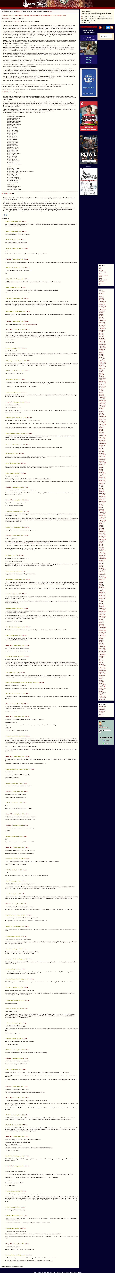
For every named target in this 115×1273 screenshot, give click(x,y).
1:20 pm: (26, 847)
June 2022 (101, 371)
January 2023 (102, 360)
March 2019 (101, 434)
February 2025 (102, 320)
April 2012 (101, 566)
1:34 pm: (25, 870)
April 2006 (101, 681)
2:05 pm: (32, 979)
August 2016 (102, 483)
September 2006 (102, 673)
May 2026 (101, 296)
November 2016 (102, 479)
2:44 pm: (26, 1050)
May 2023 (101, 354)
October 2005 (102, 708)
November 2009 (102, 613)
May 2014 (101, 526)
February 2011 (102, 589)
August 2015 (102, 502)
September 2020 (102, 405)
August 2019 (102, 426)
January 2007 (102, 667)
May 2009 (101, 622)
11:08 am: (26, 330)
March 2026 (101, 300)
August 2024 (102, 330)
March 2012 (101, 568)
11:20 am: (23, 392)
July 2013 (101, 542)
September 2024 (102, 328)
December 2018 (102, 439)
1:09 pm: (25, 791)
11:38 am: (23, 473)
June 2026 (101, 295)
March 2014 (101, 530)
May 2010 (101, 603)
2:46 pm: (25, 1058)
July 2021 (101, 389)
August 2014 (102, 522)
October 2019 (102, 423)
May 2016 (101, 488)
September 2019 (102, 424)
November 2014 (102, 517)
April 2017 (101, 471)
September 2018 (102, 443)
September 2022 (102, 367)
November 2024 (102, 325)
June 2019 (101, 429)
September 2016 (102, 482)
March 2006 (101, 683)
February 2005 (102, 693)
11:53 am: (25, 535)
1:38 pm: (25, 904)
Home (100, 267)
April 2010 (101, 605)
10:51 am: (27, 268)
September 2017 (102, 463)
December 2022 (102, 362)
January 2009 (102, 629)
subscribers (17, 21)
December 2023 (102, 343)
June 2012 (101, 563)
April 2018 (101, 451)
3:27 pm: (25, 1125)
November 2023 (102, 344)
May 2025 (101, 316)
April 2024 (101, 336)
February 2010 (102, 608)
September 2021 (102, 386)
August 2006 (102, 675)
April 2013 (101, 547)
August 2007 (102, 656)
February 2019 (102, 435)
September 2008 (102, 635)
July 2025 (101, 312)
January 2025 (102, 322)
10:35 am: (24, 221)
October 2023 (102, 346)
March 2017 (101, 472)
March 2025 (101, 319)
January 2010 (102, 610)
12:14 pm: (24, 594)
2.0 (102, 726)
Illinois (100, 268)
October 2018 (102, 442)
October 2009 (102, 614)
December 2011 (102, 573)
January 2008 (102, 648)
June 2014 (101, 525)
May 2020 (101, 411)
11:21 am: (26, 402)
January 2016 (102, 494)
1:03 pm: (25, 783)
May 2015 (101, 507)
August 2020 (102, 407)
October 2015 (102, 499)
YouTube (101, 270)
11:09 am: (27, 371)
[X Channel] (104, 29)
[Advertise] (88, 28)
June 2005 (101, 714)
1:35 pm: (24, 881)
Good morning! (86, 11)
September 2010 (102, 597)
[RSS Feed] (111, 29)
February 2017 (102, 474)
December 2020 (102, 400)
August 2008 (102, 637)
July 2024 (101, 331)
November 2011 (102, 574)
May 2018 (101, 450)
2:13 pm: (27, 1000)
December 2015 (102, 496)
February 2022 (102, 378)
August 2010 (102, 598)
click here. (49, 11)
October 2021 (102, 384)
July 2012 (101, 562)
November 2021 (102, 383)
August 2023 (102, 349)
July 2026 (101, 293)
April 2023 (101, 355)
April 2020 (101, 413)
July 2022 (101, 370)
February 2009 (102, 627)
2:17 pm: (25, 1008)
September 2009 (102, 616)
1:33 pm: (27, 859)
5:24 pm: (24, 1215)
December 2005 (102, 688)
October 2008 (102, 634)
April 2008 (101, 643)
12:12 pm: (23, 571)
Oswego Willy (9, 330)
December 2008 (102, 630)
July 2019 (101, 427)
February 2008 (102, 646)
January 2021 (102, 399)
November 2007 (102, 651)
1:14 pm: (26, 814)
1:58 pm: (25, 949)
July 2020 (101, 408)
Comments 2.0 (103, 727)
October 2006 (102, 672)
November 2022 (102, 363)
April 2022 (101, 375)
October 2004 (102, 699)
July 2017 (101, 466)
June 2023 (101, 352)
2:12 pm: (26, 987)
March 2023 (101, 357)
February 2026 (102, 301)
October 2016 (102, 480)
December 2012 (102, 554)
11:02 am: (26, 298)
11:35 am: (23, 463)
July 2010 (101, 600)
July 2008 (101, 638)
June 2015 (101, 506)
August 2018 (102, 445)
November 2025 (102, 306)
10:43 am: (23, 240)
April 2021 (101, 394)
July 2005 (101, 713)
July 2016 (101, 485)
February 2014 (102, 531)
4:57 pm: (24, 1191)
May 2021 (101, 392)
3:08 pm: (24, 1069)
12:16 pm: (25, 608)
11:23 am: (29, 417)
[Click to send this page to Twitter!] (6, 215)
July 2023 (101, 351)
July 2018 (101, 447)
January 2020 (102, 418)
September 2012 (102, 558)
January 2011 (102, 590)
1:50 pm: (26, 926)
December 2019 (102, 419)
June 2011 (101, 582)
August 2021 (102, 387)
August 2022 (102, 368)
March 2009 (101, 626)
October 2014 (102, 518)
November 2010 (102, 594)
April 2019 (101, 432)
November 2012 (102, 555)
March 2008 (101, 645)
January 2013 (102, 552)
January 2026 (102, 303)
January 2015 (102, 514)
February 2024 (102, 339)
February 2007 (102, 665)
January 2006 (102, 686)
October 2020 (102, 403)
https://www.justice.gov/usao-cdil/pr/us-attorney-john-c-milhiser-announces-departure (29, 543)
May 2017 (101, 469)
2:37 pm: (25, 1038)
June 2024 (101, 333)
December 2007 (102, 650)
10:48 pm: (29, 1255)
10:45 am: (25, 248)
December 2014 (102, 515)
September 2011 (102, 578)
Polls (100, 284)
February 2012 (102, 570)
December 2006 (102, 669)
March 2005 (101, 691)
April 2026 (101, 298)
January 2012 (102, 571)
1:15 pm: (25, 825)
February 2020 (102, 416)
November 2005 (102, 706)
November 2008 (102, 632)
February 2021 (102, 397)
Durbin (100, 276)
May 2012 (101, 565)
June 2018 (101, 448)
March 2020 (101, 415)
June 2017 (101, 467)
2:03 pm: (23, 969)
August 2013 (102, 541)
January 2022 (102, 379)
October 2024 (102, 327)
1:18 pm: (25, 836)
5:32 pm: (26, 1244)
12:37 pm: (41, 682)
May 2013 (101, 546)
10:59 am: (27, 279)
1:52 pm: (24, 936)
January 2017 (102, 475)
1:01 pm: (32, 769)
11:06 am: (25, 321)
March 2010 (101, 606)
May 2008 (101, 642)
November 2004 (102, 697)
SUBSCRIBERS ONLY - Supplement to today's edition (97, 17)
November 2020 (102, 402)
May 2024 (101, 335)
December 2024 (102, 323)
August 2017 (102, 464)
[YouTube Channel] (100, 29)
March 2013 (101, 549)
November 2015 (102, 498)
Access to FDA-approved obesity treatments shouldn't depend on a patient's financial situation (96, 14)
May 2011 (101, 584)
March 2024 (101, 338)
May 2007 (101, 661)
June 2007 (101, 659)
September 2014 (102, 520)
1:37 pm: (24, 894)
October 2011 (102, 576)
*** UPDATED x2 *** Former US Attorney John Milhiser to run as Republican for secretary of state (34, 15)
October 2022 (102, 365)
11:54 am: (21, 555)
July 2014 (101, 523)
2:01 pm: (30, 959)
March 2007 (101, 664)
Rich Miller (8, 259)
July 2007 (101, 657)
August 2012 (102, 560)
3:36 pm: (26, 1156)
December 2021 (102, 381)
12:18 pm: (26, 645)
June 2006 (101, 678)
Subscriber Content (103, 275)
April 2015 (101, 509)
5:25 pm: (23, 1228)
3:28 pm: (26, 1136)
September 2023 (102, 347)
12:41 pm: (25, 704)
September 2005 (102, 709)
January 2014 (102, 533)
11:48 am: (26, 500)
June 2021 (101, 391)
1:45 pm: (29, 915)
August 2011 (102, 579)
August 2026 (102, 292)
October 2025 (102, 308)
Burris (100, 278)
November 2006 (102, 670)
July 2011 (101, 581)
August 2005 (102, 711)
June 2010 (101, 602)
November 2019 (102, 421)
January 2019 (102, 437)
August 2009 (102, 618)
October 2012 (102, 557)
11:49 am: (26, 511)
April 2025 (101, 317)
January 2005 (102, 694)
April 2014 (101, 528)
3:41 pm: (26, 1166)
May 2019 (101, 431)
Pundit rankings (102, 272)
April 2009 (101, 624)
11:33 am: (21, 453)
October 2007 (102, 653)
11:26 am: (29, 433)
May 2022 (101, 373)
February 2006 (102, 685)
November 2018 (102, 440)
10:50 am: (25, 259)
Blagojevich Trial (103, 280)
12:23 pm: (26, 656)
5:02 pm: (23, 1207)
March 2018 (101, 453)
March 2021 (101, 395)
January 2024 (102, 341)
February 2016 (102, 493)
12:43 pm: (26, 756)
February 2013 (102, 550)
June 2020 (101, 410)
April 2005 (101, 689)
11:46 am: (25, 487)
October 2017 (102, 461)
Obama (100, 273)
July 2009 (101, 619)
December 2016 (102, 477)
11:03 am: (28, 311)
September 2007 (102, 654)
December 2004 (102, 696)
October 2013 (102, 538)
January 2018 (102, 456)
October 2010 (102, 595)
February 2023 (102, 359)
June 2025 (101, 314)
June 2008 (101, 640)
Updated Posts (102, 283)
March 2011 (101, 587)
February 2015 (102, 512)
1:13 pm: (25, 803)
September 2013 (102, 539)
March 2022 (101, 376)
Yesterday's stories (87, 22)
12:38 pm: (28, 694)
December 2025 (102, 304)
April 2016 (101, 490)
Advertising (101, 281)
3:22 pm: (26, 1115)
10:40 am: (24, 231)
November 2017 (102, 459)
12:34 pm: (22, 672)
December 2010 (102, 592)
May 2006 (101, 680)
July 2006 (101, 677)
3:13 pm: (25, 1086)
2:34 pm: (25, 1023)
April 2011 (101, 586)
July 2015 (101, 504)
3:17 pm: (26, 1098)
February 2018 (102, 455)
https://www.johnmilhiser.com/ (30, 324)
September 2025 (102, 309)
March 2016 (101, 491)
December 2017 (102, 458)
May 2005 (101, 716)
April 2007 (101, 662)
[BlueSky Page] (108, 29)
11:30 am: (28, 445)
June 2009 (101, 621)
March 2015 (101, 510)
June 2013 (101, 544)
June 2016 (101, 486)
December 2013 (102, 534)
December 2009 (102, 611)
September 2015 (102, 501)
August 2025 (102, 311)
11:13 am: (22, 379)
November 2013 (102, 536)
